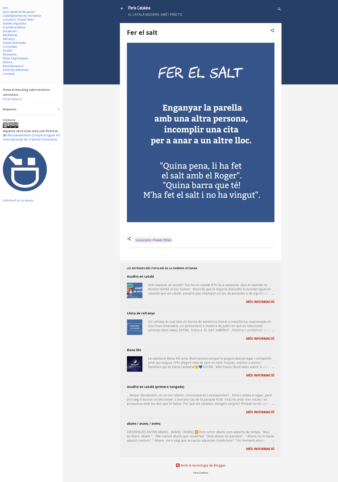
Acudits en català (140, 276)
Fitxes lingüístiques (15, 58)
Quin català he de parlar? (19, 12)
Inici (5, 8)
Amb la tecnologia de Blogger (203, 465)
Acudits (7, 50)
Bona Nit (134, 350)
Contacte (9, 74)
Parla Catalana (139, 8)
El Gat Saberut (12, 99)
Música (7, 62)
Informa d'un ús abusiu (18, 200)
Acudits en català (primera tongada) (155, 387)
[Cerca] (279, 9)
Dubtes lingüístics (14, 23)
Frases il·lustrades (14, 43)
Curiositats (10, 47)
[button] (272, 30)
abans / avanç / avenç (144, 423)
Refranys (9, 39)
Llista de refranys (141, 313)
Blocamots (10, 54)
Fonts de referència (15, 70)
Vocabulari (10, 31)
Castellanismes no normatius (22, 16)
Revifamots (10, 35)
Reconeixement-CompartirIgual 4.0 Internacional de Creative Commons (31, 137)
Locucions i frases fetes (153, 240)
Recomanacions (13, 66)
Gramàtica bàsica (14, 27)
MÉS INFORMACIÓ (260, 302)
